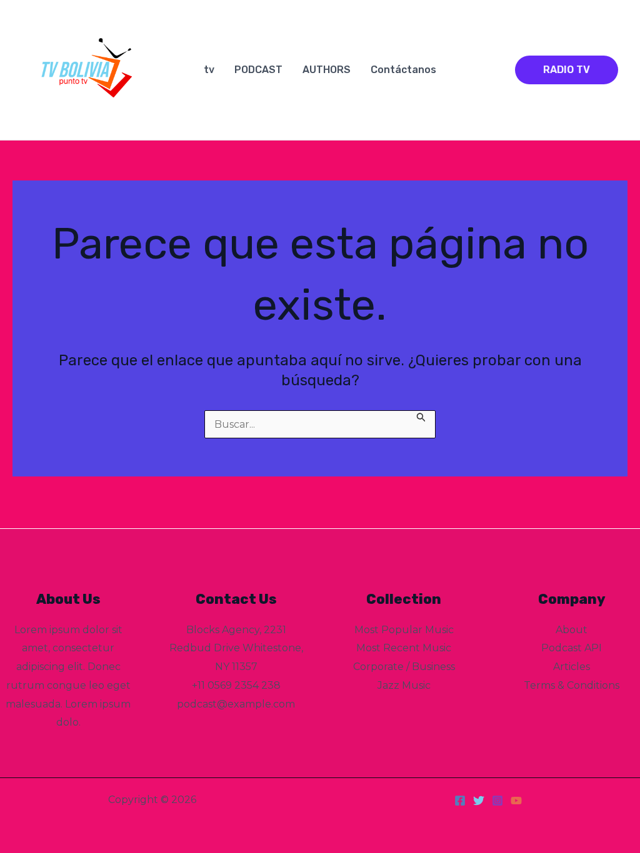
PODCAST (258, 70)
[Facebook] (460, 800)
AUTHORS (326, 70)
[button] (566, 70)
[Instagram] (497, 800)
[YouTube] (516, 800)
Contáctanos (403, 70)
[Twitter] (478, 800)
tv (209, 70)
